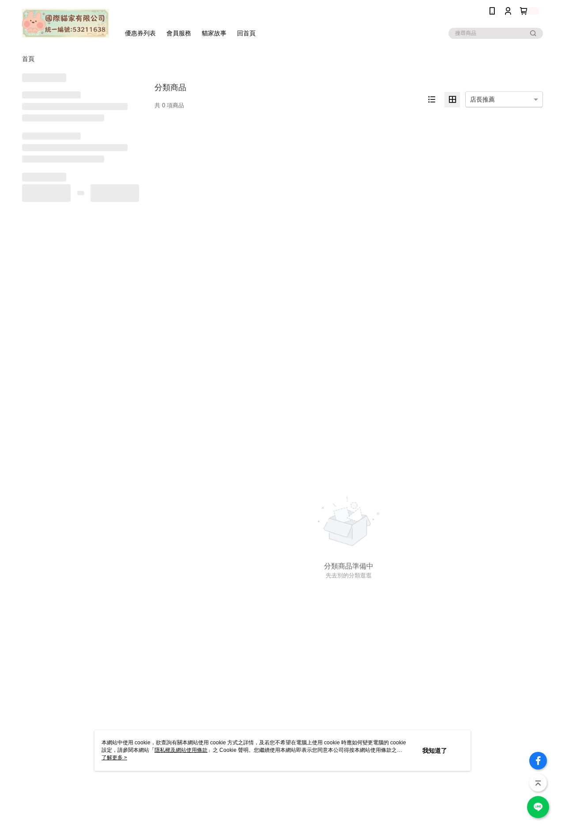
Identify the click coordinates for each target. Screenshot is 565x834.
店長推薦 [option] (482, 99)
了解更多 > (114, 757)
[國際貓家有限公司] (65, 23)
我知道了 (434, 750)
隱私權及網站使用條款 (180, 750)
